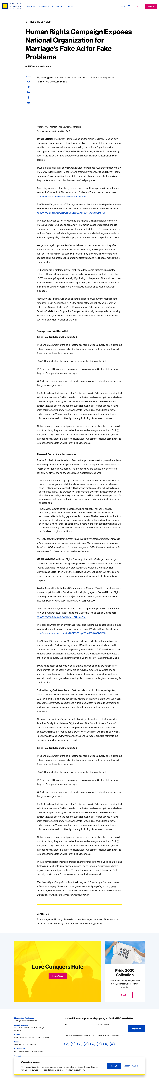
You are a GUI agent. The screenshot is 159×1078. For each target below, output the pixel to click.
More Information (131, 1066)
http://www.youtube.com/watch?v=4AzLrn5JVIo (61, 196)
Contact (17, 1056)
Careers (17, 1035)
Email (72, 1024)
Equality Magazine (21, 1025)
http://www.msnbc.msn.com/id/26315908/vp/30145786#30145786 (71, 212)
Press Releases (39, 21)
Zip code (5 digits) (108, 1024)
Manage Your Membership (24, 1018)
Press (16, 1042)
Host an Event (19, 1049)
